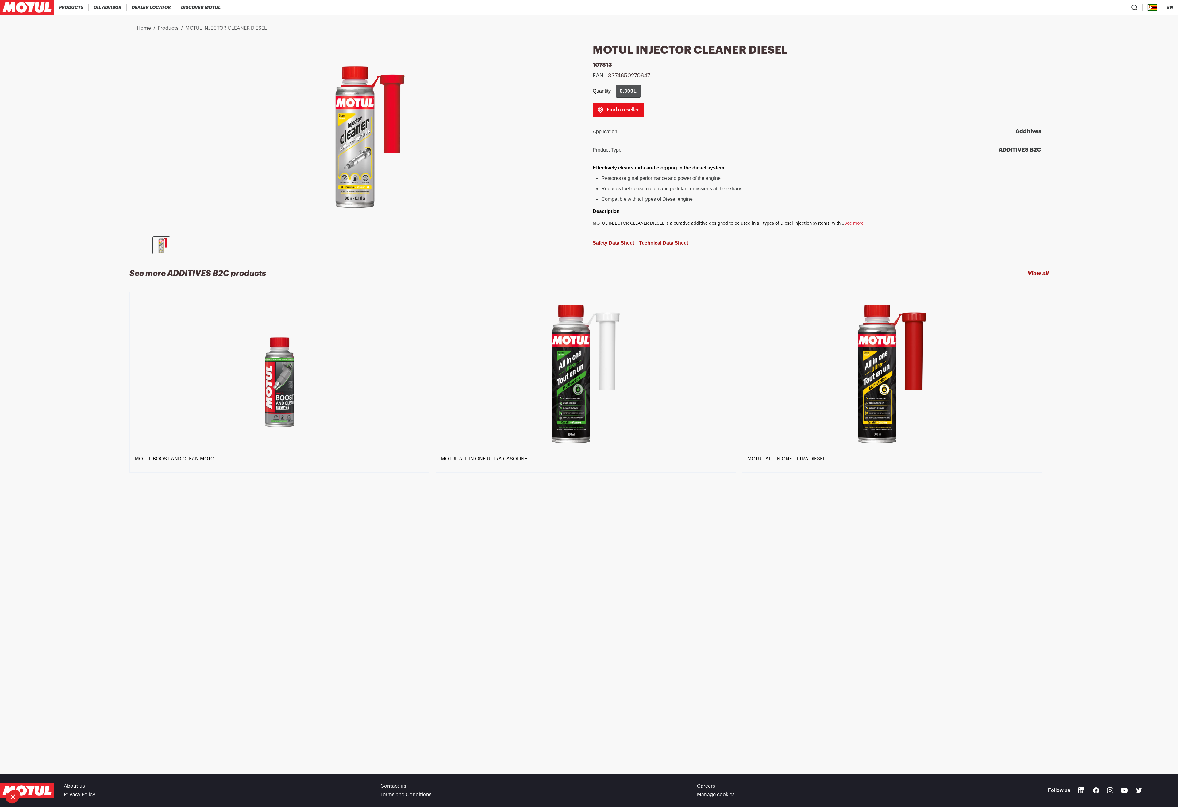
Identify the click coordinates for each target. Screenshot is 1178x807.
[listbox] (588, 522)
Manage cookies (716, 794)
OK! (103, 776)
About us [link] (74, 786)
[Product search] (1134, 7)
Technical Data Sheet (663, 243)
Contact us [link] (393, 786)
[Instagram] (1110, 790)
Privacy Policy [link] (79, 794)
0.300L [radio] (628, 91)
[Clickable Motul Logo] (27, 7)
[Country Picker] (1152, 7)
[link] (618, 110)
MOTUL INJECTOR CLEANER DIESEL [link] (226, 28)
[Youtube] (1124, 790)
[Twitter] (1139, 790)
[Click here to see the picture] (161, 245)
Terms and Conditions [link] (406, 794)
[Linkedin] (1081, 790)
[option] (282, 522)
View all (1038, 273)
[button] (13, 796)
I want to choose (38, 776)
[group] (628, 91)
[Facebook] (1096, 790)
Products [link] (168, 28)
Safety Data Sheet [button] (613, 243)
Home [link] (144, 28)
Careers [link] (706, 786)
